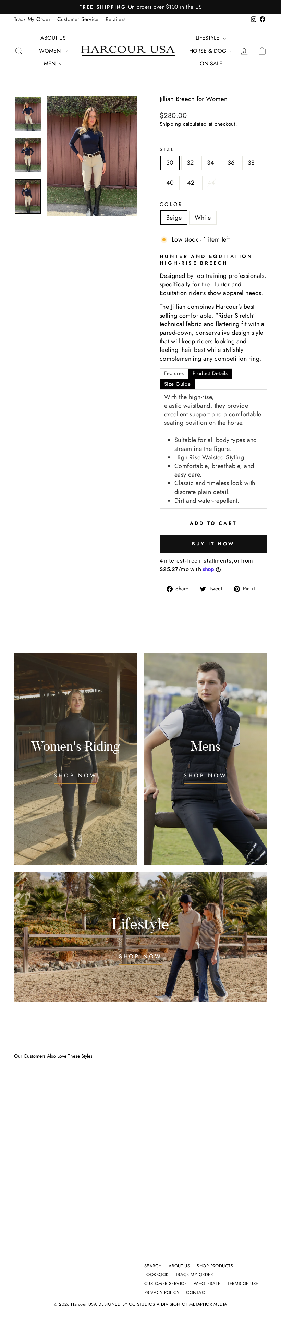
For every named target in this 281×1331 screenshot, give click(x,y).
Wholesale (207, 1283)
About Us (53, 38)
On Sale (211, 63)
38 (251, 162)
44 (212, 182)
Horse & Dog (208, 51)
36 (231, 162)
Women (50, 51)
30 (170, 162)
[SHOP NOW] (205, 759)
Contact (196, 1292)
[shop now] (140, 937)
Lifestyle (208, 38)
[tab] (174, 373)
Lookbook (156, 1274)
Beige (174, 217)
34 (211, 162)
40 (170, 182)
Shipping (170, 124)
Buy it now (213, 543)
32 (190, 162)
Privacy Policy (161, 1292)
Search (153, 1265)
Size (167, 149)
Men (50, 63)
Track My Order (32, 19)
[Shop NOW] (75, 759)
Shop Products (215, 1265)
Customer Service (77, 19)
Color (171, 204)
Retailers (116, 19)
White (203, 217)
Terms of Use (242, 1283)
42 (191, 182)
